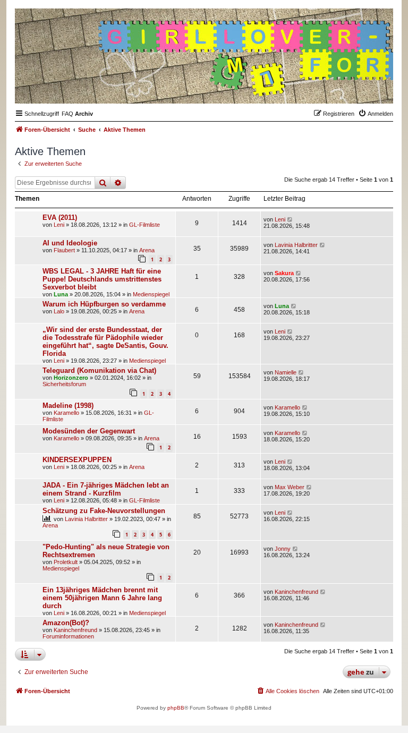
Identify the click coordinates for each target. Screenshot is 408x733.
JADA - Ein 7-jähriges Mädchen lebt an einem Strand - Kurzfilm (105, 489)
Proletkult (66, 562)
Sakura (284, 273)
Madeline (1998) (68, 406)
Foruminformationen (68, 636)
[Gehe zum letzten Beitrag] (290, 219)
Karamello (66, 413)
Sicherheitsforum (64, 384)
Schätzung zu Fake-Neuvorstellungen (103, 511)
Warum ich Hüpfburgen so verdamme (104, 304)
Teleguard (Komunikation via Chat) (99, 370)
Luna (61, 294)
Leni (59, 224)
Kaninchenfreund (296, 592)
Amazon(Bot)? (65, 623)
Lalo (59, 311)
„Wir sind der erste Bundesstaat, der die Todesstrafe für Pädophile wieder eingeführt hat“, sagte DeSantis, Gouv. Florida (105, 341)
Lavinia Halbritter (296, 245)
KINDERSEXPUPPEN (77, 460)
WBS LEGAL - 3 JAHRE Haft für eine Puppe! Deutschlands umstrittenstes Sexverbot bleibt (102, 279)
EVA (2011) (59, 217)
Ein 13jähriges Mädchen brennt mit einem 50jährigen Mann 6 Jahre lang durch (102, 598)
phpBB (175, 708)
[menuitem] (67, 113)
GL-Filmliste (144, 224)
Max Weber (289, 487)
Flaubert (64, 250)
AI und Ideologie (69, 243)
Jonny (283, 549)
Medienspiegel (151, 294)
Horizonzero (71, 377)
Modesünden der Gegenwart (88, 431)
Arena (147, 250)
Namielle (285, 372)
